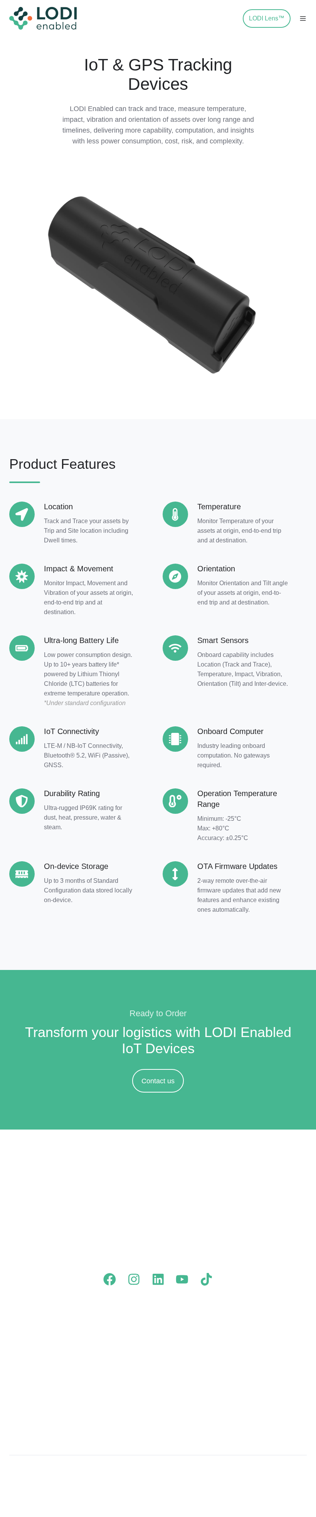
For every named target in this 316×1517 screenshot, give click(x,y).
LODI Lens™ (266, 18)
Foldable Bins (30, 1346)
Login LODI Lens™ (192, 1361)
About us (253, 1331)
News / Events (261, 1346)
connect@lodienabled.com (167, 1249)
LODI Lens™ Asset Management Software (115, 1367)
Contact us (158, 1081)
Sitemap (289, 1473)
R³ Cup (20, 1412)
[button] (230, 18)
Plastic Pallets (30, 1331)
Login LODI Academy (195, 1346)
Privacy (255, 1473)
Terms (223, 1473)
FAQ (169, 1331)
